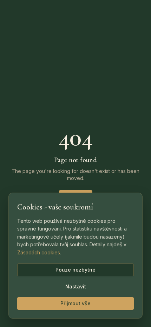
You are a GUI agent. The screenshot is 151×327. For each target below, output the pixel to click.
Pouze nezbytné (75, 270)
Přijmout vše (75, 303)
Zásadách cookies (38, 252)
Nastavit (75, 286)
